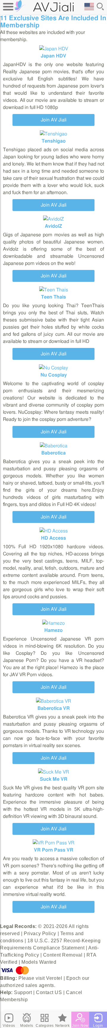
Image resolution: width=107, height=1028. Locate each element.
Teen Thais (53, 297)
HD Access (53, 538)
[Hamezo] (53, 623)
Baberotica (53, 453)
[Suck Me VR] (53, 772)
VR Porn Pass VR (53, 850)
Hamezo (53, 630)
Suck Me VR (53, 779)
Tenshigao (54, 141)
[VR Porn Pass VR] (53, 842)
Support (23, 992)
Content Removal (62, 954)
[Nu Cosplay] (53, 367)
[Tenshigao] (53, 134)
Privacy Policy (40, 933)
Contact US (49, 992)
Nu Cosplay (53, 375)
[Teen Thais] (53, 290)
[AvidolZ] (53, 219)
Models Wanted (38, 962)
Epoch (73, 978)
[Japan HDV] (53, 48)
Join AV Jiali (54, 120)
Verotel (54, 978)
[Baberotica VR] (53, 701)
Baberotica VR (53, 708)
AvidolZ (53, 226)
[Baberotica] (53, 445)
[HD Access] (54, 531)
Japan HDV (53, 56)
